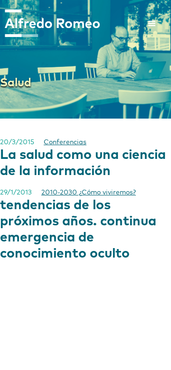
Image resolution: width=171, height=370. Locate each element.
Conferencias (65, 142)
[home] (50, 23)
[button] (152, 23)
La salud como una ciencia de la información (83, 163)
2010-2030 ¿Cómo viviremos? (88, 192)
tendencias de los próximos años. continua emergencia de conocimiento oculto (78, 229)
